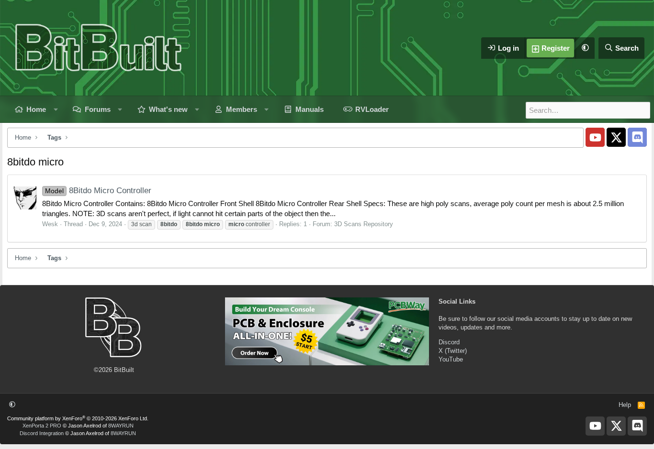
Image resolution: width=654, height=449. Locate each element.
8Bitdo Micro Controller (98, 190)
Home (36, 109)
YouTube (451, 359)
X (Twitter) (453, 350)
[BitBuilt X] (616, 137)
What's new (168, 109)
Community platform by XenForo (77, 418)
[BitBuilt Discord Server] (637, 137)
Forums (98, 109)
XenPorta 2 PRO (42, 425)
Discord (449, 342)
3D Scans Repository (363, 224)
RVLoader (372, 109)
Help (625, 404)
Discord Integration (42, 433)
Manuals (309, 109)
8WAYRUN (121, 425)
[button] (585, 48)
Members (241, 109)
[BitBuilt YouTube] (595, 137)
